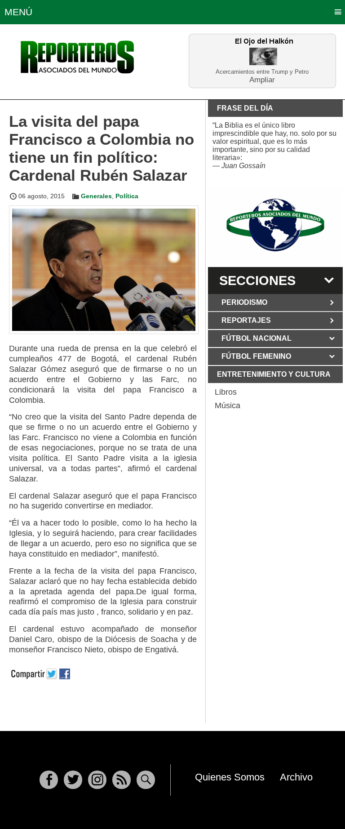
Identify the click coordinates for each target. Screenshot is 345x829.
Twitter (73, 780)
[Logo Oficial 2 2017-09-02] (275, 225)
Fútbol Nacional (256, 338)
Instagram (97, 780)
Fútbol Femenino (256, 356)
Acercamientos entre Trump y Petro (262, 71)
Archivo (296, 777)
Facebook (49, 780)
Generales (96, 196)
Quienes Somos (230, 777)
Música (227, 405)
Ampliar (262, 79)
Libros (226, 392)
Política (126, 196)
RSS (121, 780)
